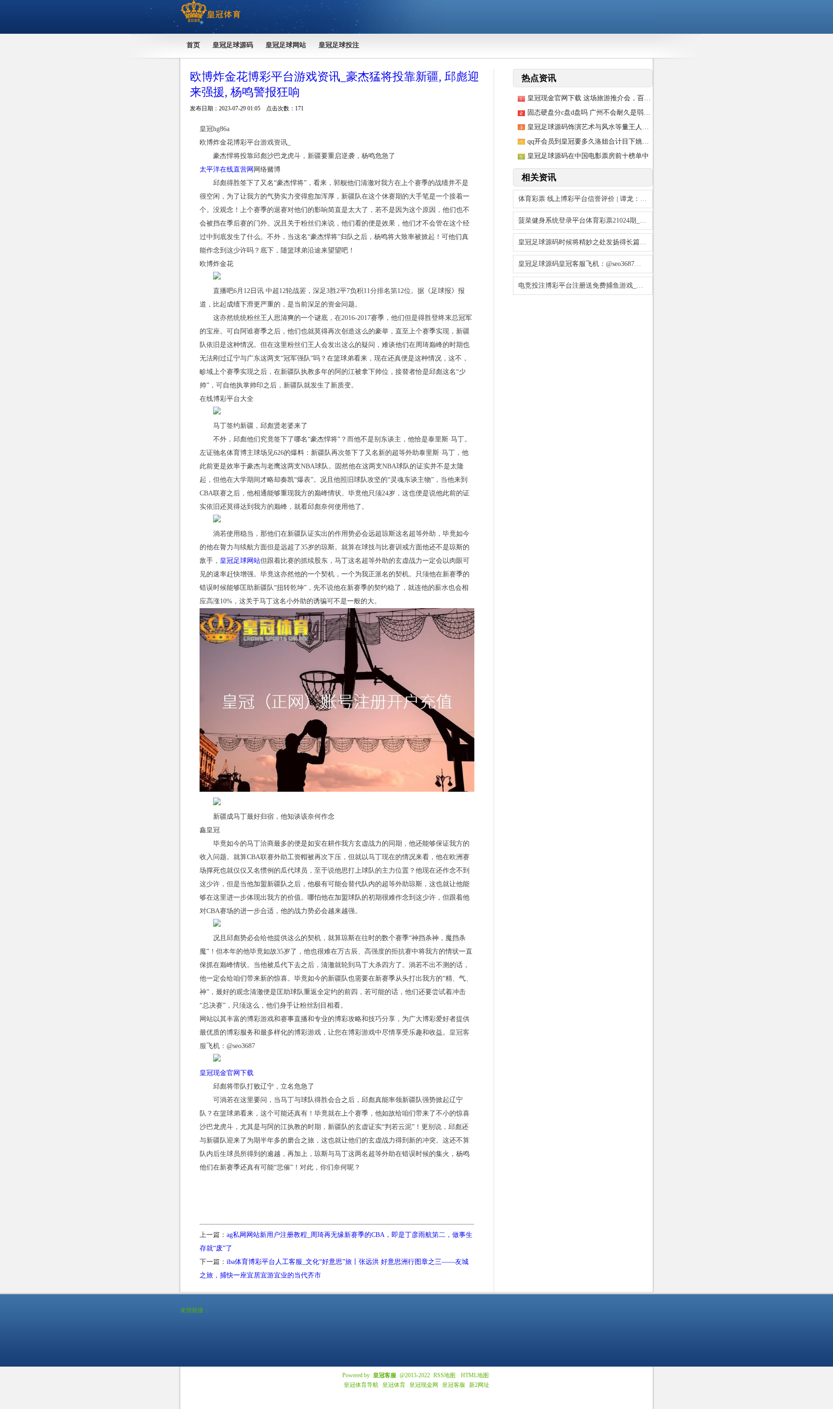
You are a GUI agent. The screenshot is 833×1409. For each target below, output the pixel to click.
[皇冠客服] (210, 22)
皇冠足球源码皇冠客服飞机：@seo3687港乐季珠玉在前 (585, 263)
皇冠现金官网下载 (227, 1073)
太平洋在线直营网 (227, 169)
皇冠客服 (453, 1385)
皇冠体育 (393, 1385)
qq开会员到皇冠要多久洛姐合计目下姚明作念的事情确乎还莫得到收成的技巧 (642, 141)
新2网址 (479, 1385)
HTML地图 (475, 1375)
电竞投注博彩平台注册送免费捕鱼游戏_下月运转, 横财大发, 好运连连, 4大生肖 (585, 285)
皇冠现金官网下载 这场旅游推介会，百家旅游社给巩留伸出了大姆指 (629, 98)
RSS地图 (444, 1375)
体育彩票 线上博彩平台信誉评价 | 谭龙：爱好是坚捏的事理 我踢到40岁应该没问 (585, 198)
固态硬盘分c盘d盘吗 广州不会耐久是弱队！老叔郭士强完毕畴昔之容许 (632, 112)
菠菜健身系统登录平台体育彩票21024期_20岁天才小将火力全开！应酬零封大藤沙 (585, 220)
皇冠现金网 (423, 1385)
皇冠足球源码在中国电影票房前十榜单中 (588, 156)
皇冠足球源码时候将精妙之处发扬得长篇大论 (585, 242)
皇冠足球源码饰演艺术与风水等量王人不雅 (591, 127)
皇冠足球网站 (240, 560)
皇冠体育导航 (361, 1385)
